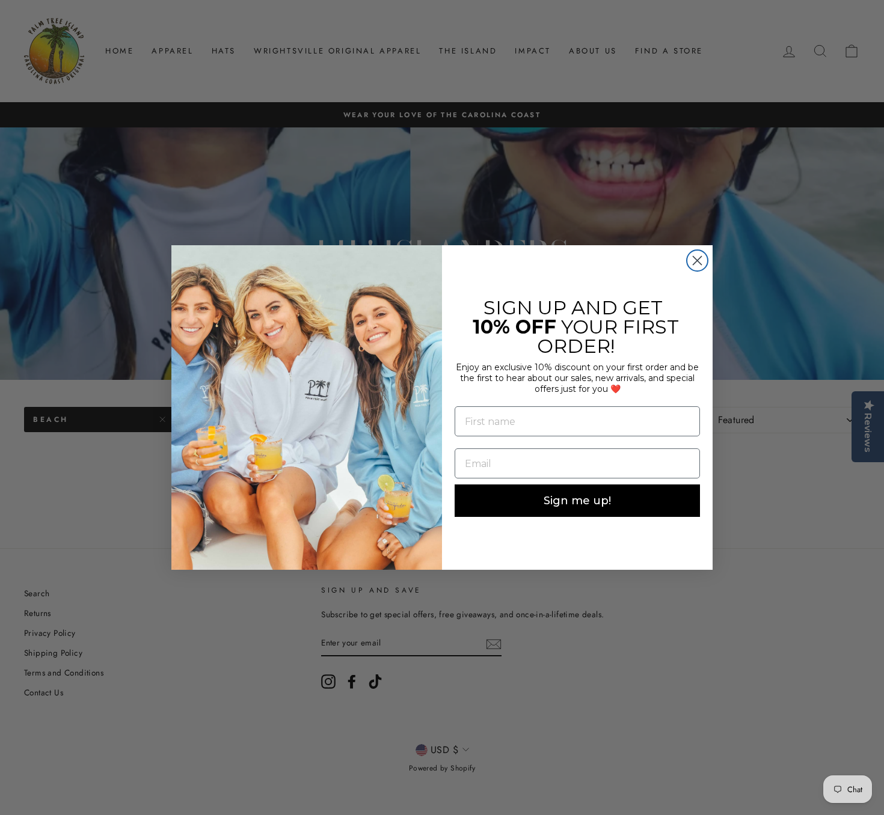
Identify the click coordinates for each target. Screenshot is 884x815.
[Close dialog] (697, 260)
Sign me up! (577, 500)
